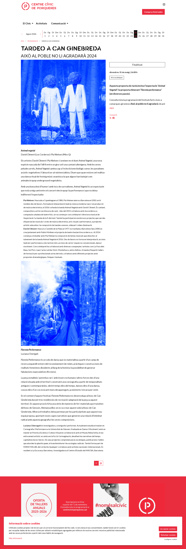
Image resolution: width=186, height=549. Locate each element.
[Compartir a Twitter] (110, 118)
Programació (33, 41)
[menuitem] (164, 4)
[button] (22, 34)
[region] (93, 505)
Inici (22, 41)
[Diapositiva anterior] (23, 505)
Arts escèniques (117, 78)
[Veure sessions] (96, 463)
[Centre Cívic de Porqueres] (43, 7)
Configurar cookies (170, 539)
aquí (111, 107)
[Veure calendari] (101, 463)
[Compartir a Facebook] (113, 118)
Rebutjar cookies (168, 535)
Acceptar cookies (168, 529)
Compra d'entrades (153, 12)
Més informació (15, 538)
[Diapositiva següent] (162, 505)
